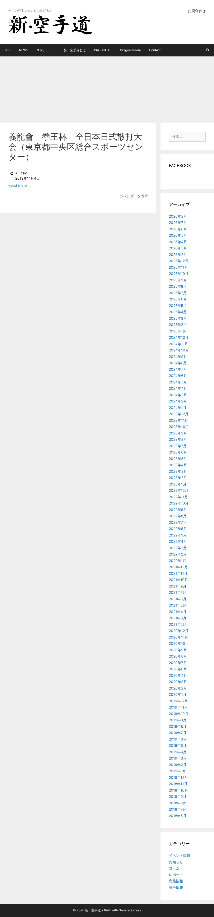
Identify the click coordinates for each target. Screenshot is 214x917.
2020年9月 (178, 650)
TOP (7, 50)
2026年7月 (178, 223)
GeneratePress (130, 910)
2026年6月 (178, 229)
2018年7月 (177, 809)
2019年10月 (178, 714)
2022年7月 (178, 522)
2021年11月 (178, 573)
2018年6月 (177, 816)
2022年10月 (179, 503)
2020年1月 (177, 694)
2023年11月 (178, 420)
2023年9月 (178, 433)
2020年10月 (179, 643)
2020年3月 (178, 682)
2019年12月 (178, 701)
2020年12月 (179, 631)
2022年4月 (178, 541)
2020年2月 (178, 688)
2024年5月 (178, 382)
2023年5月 (178, 459)
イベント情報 (179, 855)
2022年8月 (178, 516)
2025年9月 (178, 280)
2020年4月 (178, 675)
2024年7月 (178, 369)
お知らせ (176, 862)
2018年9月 (177, 796)
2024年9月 (178, 357)
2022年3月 (178, 548)
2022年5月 (178, 535)
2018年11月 (178, 784)
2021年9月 (177, 586)
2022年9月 (178, 510)
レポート (176, 875)
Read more (17, 185)
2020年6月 (178, 669)
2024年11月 (178, 344)
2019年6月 (178, 739)
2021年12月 (178, 567)
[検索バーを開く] (208, 50)
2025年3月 (178, 318)
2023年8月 (178, 439)
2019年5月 (177, 745)
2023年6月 (178, 452)
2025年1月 (177, 331)
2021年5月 (177, 605)
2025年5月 (178, 306)
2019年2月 (177, 765)
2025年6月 (178, 299)
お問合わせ (197, 11)
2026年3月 (178, 248)
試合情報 (176, 887)
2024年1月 (177, 408)
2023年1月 (177, 484)
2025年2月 (178, 325)
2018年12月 (178, 777)
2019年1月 (177, 771)
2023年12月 (179, 414)
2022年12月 (178, 490)
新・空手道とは (75, 50)
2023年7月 (178, 446)
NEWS (23, 50)
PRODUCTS (103, 50)
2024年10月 (179, 350)
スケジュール (46, 50)
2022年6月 (178, 529)
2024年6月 (178, 376)
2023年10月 (179, 427)
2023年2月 (178, 478)
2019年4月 (178, 752)
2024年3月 (178, 395)
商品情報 (176, 881)
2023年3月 (178, 471)
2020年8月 (178, 656)
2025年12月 (178, 261)
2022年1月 (177, 561)
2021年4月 (177, 612)
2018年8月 (177, 803)
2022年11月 (178, 497)
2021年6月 (177, 599)
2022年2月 (178, 554)
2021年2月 (177, 624)
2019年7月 (177, 733)
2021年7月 (177, 592)
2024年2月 (178, 401)
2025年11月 (178, 267)
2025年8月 (178, 286)
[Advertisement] (107, 88)
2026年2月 (178, 255)
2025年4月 (178, 312)
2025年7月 (178, 293)
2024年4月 (178, 388)
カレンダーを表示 (134, 196)
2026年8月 (178, 216)
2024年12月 (179, 337)
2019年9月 (178, 720)
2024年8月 (178, 363)
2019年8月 (177, 726)
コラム (174, 868)
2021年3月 (177, 618)
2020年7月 (178, 663)
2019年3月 (178, 758)
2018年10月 (178, 790)
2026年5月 (178, 235)
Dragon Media (130, 50)
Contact (154, 50)
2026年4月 (178, 242)
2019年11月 (178, 707)
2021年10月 (178, 580)
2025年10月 (179, 274)
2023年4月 (178, 465)
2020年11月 (178, 637)
